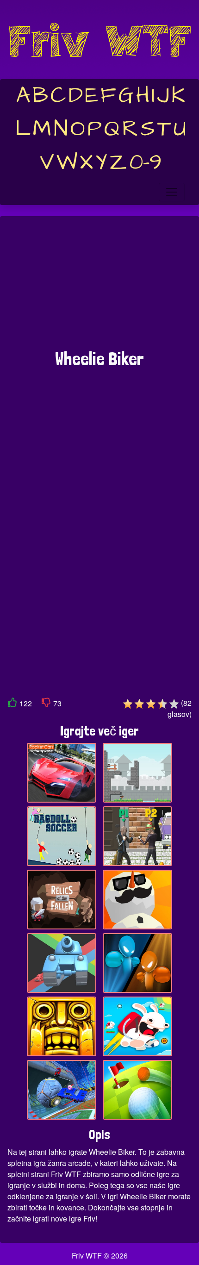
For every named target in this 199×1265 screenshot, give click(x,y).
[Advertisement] (99, 287)
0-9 (145, 162)
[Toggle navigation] (172, 192)
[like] (12, 704)
